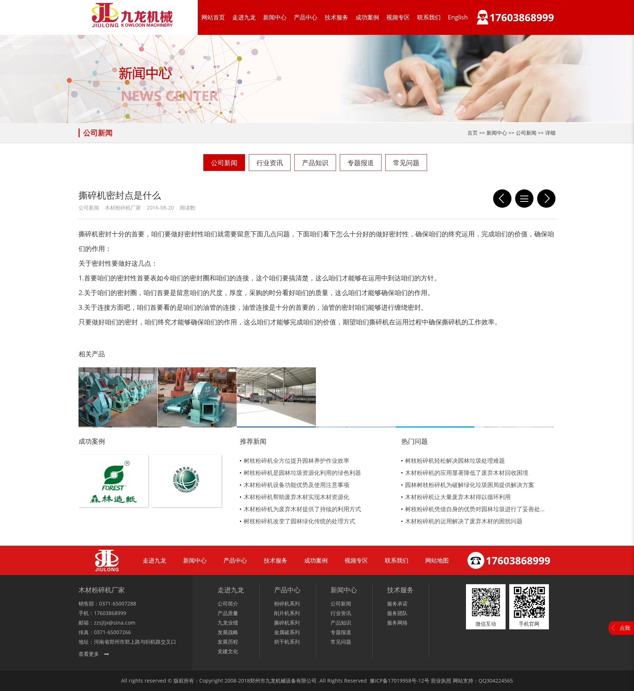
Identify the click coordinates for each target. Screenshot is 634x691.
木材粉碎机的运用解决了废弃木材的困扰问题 (463, 521)
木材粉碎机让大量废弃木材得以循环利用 (458, 497)
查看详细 (113, 493)
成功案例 (367, 17)
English (458, 17)
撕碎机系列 (287, 622)
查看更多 (89, 653)
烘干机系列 (287, 641)
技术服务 (336, 17)
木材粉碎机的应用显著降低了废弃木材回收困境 (466, 473)
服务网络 (397, 622)
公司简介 (228, 603)
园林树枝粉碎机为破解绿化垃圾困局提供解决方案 (469, 485)
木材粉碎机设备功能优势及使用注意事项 (296, 485)
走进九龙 (244, 17)
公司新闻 (224, 162)
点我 (625, 627)
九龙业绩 (228, 622)
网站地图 (437, 560)
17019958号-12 (406, 680)
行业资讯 (269, 162)
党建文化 (228, 651)
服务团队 (397, 613)
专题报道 (360, 162)
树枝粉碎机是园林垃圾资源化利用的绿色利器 (302, 473)
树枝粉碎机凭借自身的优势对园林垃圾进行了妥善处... (474, 509)
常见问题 (406, 162)
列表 (524, 198)
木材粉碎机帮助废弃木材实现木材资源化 (296, 497)
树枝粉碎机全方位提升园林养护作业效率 (296, 461)
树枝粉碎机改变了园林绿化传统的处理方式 (299, 521)
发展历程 (228, 641)
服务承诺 (397, 603)
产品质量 (228, 613)
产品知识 (315, 162)
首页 (472, 132)
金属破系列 (287, 632)
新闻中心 (275, 17)
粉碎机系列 (287, 603)
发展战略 (228, 632)
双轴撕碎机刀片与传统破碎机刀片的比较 (546, 198)
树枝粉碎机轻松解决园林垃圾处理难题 (455, 461)
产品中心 (305, 17)
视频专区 (398, 17)
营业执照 (441, 680)
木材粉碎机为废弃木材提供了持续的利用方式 (302, 509)
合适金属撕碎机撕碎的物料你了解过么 (502, 198)
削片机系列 (287, 613)
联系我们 (429, 17)
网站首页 (213, 17)
